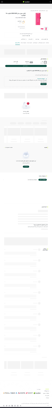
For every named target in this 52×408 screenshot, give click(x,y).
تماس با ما (47, 395)
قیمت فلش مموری (42, 10)
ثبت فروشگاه (46, 391)
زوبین (47, 10)
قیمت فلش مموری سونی (34, 10)
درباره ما (47, 397)
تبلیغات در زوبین (46, 393)
